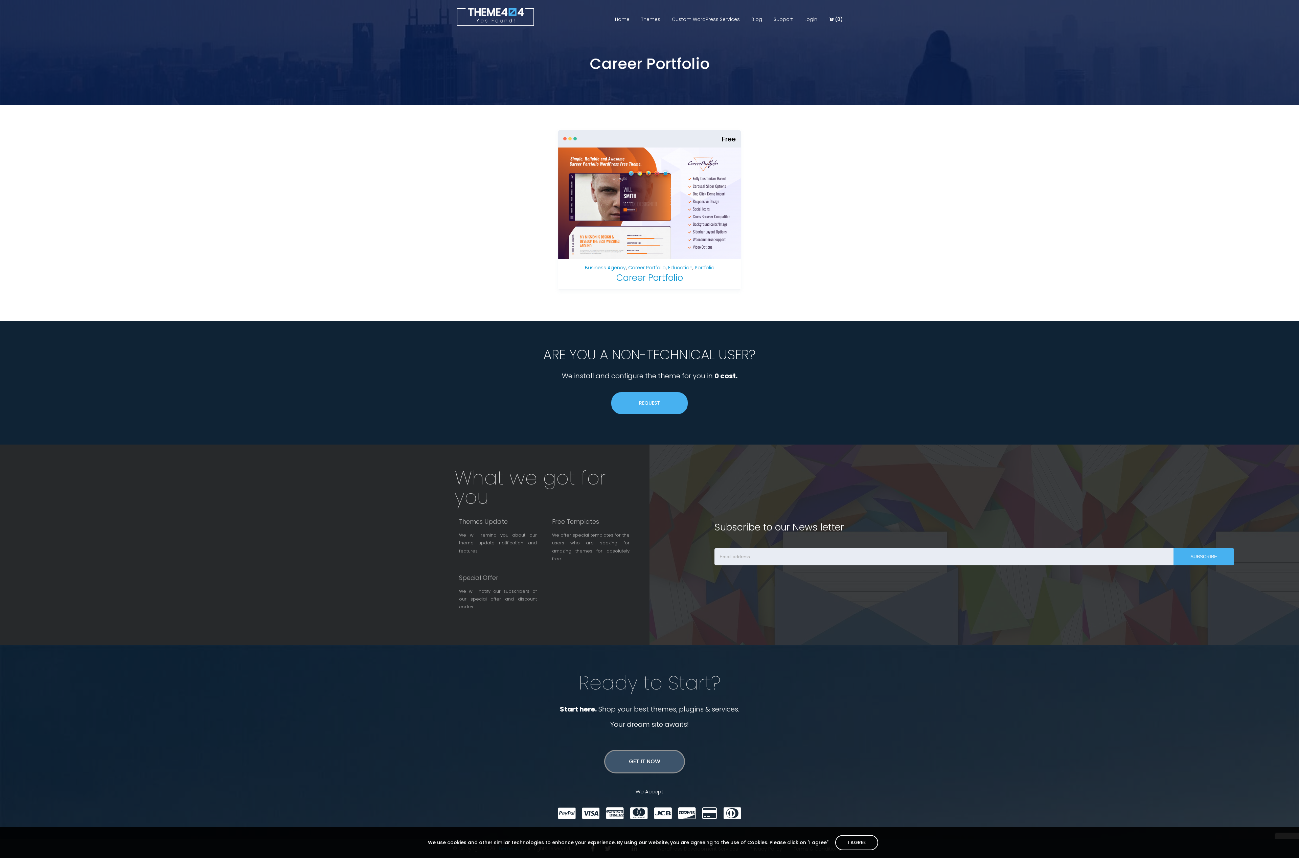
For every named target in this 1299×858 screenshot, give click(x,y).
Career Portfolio (647, 267)
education (680, 267)
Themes (650, 19)
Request (649, 403)
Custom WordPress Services (706, 19)
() (838, 19)
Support (783, 19)
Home (622, 19)
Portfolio (704, 267)
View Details (624, 194)
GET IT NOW (644, 761)
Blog (756, 19)
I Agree (857, 842)
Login (810, 19)
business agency (605, 267)
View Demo (677, 194)
